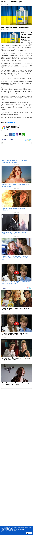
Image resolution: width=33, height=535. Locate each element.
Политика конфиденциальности (8, 531)
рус (5, 1)
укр (2, 1)
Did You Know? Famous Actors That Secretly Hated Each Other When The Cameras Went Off (16, 257)
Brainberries (16, 164)
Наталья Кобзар (11, 122)
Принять (29, 533)
